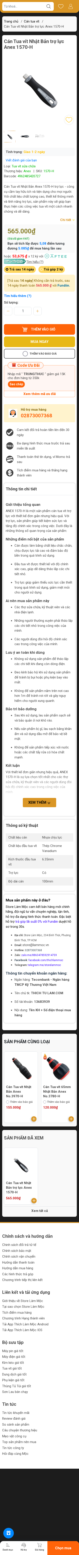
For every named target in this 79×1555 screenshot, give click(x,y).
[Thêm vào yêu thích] (69, 119)
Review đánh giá (13, 1419)
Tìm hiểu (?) (34, 262)
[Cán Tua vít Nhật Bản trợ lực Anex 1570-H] (21, 1165)
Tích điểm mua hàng (17, 1313)
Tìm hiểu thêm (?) (17, 296)
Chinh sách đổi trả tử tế (19, 1245)
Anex (27, 171)
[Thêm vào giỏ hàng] (34, 1119)
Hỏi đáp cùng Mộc (15, 1454)
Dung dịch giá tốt (14, 1374)
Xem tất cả (39, 1211)
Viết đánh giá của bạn (21, 160)
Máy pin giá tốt (12, 1351)
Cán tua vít (31, 21)
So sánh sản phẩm (15, 1425)
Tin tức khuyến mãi (15, 1413)
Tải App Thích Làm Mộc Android (25, 1324)
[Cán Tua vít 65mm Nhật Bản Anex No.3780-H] (58, 1068)
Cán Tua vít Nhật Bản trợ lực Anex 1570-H (19, 1187)
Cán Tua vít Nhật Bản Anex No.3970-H (18, 1091)
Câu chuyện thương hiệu (19, 1430)
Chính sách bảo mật (16, 1251)
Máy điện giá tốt (13, 1357)
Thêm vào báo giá (43, 353)
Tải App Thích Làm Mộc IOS (22, 1330)
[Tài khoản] (70, 6)
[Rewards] (8, 1533)
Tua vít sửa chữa (24, 166)
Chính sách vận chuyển (18, 1256)
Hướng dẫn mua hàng (17, 1268)
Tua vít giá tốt (12, 1368)
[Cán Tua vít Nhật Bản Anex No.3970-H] (21, 1068)
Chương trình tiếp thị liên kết (22, 1280)
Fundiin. (63, 285)
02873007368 (36, 415)
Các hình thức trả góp (17, 1274)
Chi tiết (66, 220)
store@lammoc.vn (35, 945)
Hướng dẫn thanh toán (18, 1262)
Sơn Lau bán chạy (15, 1392)
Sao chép (16, 384)
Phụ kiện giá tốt (13, 1380)
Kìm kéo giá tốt (13, 1363)
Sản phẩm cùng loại (27, 1041)
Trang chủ (11, 21)
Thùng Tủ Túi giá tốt (16, 1386)
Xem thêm (37, 802)
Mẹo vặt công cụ (14, 1436)
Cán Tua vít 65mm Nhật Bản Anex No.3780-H (57, 1091)
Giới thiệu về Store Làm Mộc (22, 1301)
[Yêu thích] (61, 6)
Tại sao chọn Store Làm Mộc (23, 1307)
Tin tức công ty (13, 1448)
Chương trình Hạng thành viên (23, 1318)
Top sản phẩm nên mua (19, 1442)
